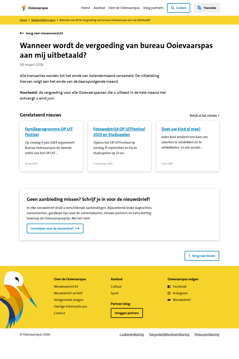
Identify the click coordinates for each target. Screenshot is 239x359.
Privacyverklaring (207, 334)
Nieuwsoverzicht (66, 286)
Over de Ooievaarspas (124, 8)
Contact (59, 313)
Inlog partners (153, 8)
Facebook (179, 286)
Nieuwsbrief (182, 300)
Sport (115, 293)
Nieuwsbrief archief (68, 293)
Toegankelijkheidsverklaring (169, 334)
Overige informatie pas (70, 306)
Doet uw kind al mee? (181, 129)
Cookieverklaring (132, 334)
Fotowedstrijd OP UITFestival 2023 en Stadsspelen (119, 131)
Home (85, 8)
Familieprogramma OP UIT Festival (49, 131)
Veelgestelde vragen (43, 20)
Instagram (180, 293)
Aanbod (99, 8)
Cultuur (116, 286)
